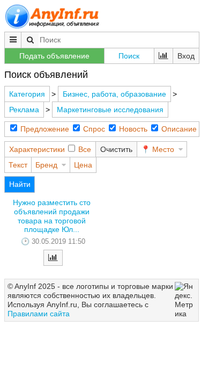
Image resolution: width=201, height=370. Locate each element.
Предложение (44, 129)
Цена (83, 165)
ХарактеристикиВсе (50, 149)
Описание (179, 129)
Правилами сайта (39, 313)
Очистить (116, 149)
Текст (18, 165)
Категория (27, 94)
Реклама (24, 109)
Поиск (128, 56)
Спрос (94, 129)
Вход (186, 56)
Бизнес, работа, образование (114, 94)
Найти (20, 184)
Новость (133, 129)
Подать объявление (54, 56)
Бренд (46, 165)
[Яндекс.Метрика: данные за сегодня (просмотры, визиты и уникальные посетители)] (185, 300)
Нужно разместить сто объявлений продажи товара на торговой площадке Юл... (52, 216)
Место (163, 149)
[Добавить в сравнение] (53, 258)
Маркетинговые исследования (110, 109)
